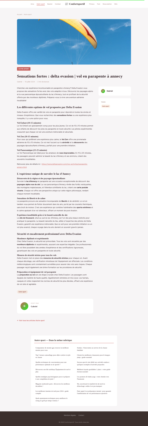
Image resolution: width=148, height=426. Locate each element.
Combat (58, 4)
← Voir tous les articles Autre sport (31, 320)
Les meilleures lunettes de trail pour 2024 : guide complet (52, 392)
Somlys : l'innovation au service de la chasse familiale (92, 349)
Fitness (91, 4)
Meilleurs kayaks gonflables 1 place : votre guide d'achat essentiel (93, 370)
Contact (81, 415)
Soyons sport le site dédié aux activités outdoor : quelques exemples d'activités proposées (93, 363)
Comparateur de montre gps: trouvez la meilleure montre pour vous (52, 349)
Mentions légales (70, 415)
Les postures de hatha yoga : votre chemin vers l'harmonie (93, 378)
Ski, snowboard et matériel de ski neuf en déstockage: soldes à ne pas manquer (91, 385)
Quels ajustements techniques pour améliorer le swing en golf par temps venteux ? (51, 399)
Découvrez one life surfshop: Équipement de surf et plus (53, 370)
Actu (32, 4)
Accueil (19, 14)
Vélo (115, 4)
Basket (49, 4)
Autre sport (41, 4)
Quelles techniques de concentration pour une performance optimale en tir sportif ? (51, 363)
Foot (98, 4)
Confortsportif (75, 3)
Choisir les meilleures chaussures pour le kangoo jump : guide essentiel (93, 356)
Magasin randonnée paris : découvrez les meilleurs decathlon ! (53, 385)
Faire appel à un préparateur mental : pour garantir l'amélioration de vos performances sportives (94, 392)
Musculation (107, 4)
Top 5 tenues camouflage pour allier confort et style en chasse (53, 356)
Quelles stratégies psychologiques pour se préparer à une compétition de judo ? (53, 378)
